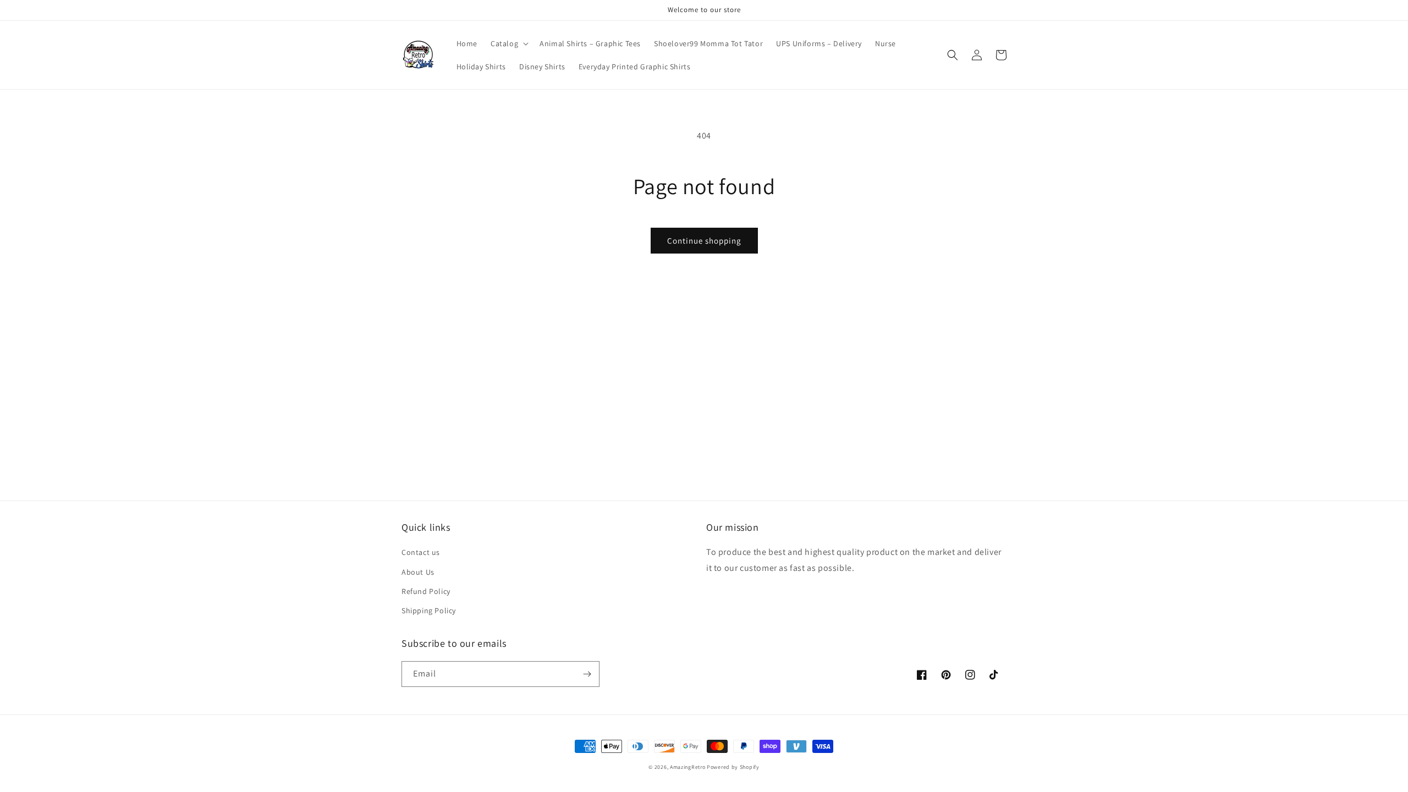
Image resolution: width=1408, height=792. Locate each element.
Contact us (421, 552)
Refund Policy (426, 591)
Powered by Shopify (733, 767)
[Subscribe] (587, 674)
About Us (418, 572)
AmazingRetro (687, 767)
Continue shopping (704, 240)
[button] (508, 43)
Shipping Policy (429, 610)
